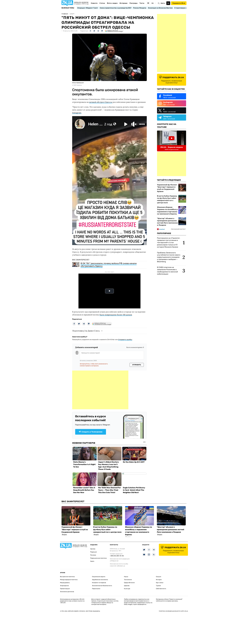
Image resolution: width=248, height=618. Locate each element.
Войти (163, 3)
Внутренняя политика (67, 576)
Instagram (76, 112)
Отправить (136, 365)
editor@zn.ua (121, 566)
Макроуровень (65, 582)
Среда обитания (129, 582)
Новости (94, 3)
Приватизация (65, 588)
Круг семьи (159, 582)
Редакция (93, 552)
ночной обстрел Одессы (100, 102)
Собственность (161, 588)
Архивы (92, 549)
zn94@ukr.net (114, 561)
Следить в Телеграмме (92, 432)
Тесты (142, 3)
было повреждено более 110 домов (115, 314)
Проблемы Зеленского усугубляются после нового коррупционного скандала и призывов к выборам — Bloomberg (168, 257)
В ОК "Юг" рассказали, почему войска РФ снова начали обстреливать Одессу (109, 264)
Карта (92, 561)
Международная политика (69, 579)
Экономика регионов (67, 591)
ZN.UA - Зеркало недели (171, 147)
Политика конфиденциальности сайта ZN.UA (173, 611)
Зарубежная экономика (100, 579)
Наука (126, 576)
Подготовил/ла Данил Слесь (86, 331)
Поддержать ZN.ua (178, 3)
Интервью (123, 3)
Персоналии (96, 588)
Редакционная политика (98, 558)
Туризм (158, 585)
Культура (127, 588)
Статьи (102, 3)
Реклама (93, 555)
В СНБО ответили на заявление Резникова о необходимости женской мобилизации (167, 270)
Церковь (127, 585)
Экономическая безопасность (102, 585)
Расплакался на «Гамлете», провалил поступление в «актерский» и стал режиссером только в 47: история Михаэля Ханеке (168, 242)
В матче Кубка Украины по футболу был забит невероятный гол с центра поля (167, 199)
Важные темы (68, 8)
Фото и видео (112, 3)
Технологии (128, 579)
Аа (168, 3)
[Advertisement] (100, 390)
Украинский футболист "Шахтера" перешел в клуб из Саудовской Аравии (167, 188)
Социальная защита (98, 576)
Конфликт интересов (99, 582)
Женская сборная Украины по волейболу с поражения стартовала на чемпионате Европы (167, 210)
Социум (158, 576)
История (159, 579)
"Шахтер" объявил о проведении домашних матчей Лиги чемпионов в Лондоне (167, 221)
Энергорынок (64, 585)
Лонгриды (133, 3)
